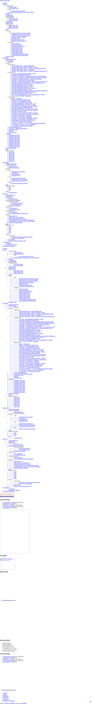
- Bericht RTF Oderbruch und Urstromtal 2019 (26, 482)
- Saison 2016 (14, 406)
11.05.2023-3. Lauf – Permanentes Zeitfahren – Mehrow (25, 118)
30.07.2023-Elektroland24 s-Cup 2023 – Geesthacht (24, 105)
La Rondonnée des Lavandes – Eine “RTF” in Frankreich (22, 221)
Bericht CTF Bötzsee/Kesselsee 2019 (17, 240)
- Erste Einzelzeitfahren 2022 (18, 372)
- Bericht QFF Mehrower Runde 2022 (20, 464)
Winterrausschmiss (16, 43)
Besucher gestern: (7, 645)
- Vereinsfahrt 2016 (19, 421)
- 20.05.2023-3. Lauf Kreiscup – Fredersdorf (25, 361)
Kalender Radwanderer (14, 167)
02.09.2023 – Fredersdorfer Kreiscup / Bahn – (22, 102)
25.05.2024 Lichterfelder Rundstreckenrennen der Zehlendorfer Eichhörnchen (29, 90)
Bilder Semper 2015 (13, 28)
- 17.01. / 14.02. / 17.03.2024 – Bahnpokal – (25, 341)
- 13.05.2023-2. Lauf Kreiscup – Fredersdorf (25, 362)
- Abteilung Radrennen (12, 304)
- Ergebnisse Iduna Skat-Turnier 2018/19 (24, 281)
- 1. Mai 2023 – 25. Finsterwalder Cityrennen (25, 367)
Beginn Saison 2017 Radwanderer (19, 179)
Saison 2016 (11, 161)
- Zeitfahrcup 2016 (15, 377)
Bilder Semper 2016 (13, 26)
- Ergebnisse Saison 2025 (17, 380)
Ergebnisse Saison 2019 (14, 142)
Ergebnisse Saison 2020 (14, 141)
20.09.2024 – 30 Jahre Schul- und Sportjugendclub (23, 80)
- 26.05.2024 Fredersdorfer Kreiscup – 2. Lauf (26, 334)
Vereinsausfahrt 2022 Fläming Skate (20, 55)
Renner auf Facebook (11, 148)
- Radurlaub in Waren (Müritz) (22, 417)
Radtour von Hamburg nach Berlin (20, 183)
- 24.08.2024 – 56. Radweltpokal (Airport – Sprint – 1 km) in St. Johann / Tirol (33, 327)
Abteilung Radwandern (11, 163)
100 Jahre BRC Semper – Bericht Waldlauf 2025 (23, 65)
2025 (10, 226)
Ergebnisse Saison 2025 (14, 135)
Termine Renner (9, 60)
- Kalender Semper (15, 252)
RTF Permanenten (13, 212)
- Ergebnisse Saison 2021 (17, 385)
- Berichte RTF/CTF (16, 461)
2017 (10, 190)
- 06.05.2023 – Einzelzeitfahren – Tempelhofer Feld (27, 364)
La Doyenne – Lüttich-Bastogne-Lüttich (18, 128)
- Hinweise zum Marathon (17, 451)
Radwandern (6, 162)
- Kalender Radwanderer (17, 413)
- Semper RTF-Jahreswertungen (18, 468)
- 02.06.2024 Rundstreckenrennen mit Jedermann (26, 330)
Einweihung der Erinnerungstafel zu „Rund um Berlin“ (21, 12)
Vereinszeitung (9, 21)
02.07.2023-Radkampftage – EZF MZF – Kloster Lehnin (25, 109)
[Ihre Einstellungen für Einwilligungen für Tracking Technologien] (90, 701)
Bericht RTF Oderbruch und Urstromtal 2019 (22, 237)
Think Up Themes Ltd (10, 703)
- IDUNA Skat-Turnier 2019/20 (22, 256)
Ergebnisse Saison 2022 (14, 139)
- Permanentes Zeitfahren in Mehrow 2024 (25, 320)
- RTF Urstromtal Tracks (21, 449)
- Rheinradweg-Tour (20, 419)
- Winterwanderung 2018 (21, 294)
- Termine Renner (11, 306)
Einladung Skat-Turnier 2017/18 (19, 41)
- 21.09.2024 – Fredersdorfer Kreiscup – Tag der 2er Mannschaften (30, 324)
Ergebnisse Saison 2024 (14, 136)
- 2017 (12, 435)
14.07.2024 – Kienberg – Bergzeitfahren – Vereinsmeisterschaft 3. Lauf (28, 82)
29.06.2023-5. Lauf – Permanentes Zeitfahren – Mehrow (25, 110)
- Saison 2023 (14, 400)
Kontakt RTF (9, 196)
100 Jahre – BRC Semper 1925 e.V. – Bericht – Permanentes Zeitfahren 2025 (29, 71)
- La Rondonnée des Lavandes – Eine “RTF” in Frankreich (24, 466)
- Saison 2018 (14, 404)
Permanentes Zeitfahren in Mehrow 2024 (21, 75)
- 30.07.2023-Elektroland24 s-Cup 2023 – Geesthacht (27, 350)
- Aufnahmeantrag (11, 261)
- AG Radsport (10, 489)
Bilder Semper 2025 (13, 25)
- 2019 (12, 473)
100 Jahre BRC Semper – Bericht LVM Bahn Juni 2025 (24, 67)
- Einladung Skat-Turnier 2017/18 (23, 286)
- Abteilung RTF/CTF (12, 440)
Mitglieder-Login (10, 56)
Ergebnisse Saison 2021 (14, 140)
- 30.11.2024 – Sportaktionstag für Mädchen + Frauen (27, 319)
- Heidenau (13, 376)
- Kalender (13, 307)
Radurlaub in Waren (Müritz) (18, 171)
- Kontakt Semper (11, 268)
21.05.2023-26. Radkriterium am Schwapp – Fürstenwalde (25, 114)
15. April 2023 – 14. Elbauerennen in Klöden (22, 126)
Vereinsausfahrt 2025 (13, 8)
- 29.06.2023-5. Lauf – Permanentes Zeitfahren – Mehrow (28, 355)
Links (7, 149)
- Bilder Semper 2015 (16, 273)
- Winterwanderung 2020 (21, 296)
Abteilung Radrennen (11, 59)
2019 (10, 227)
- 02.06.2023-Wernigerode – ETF (23, 357)
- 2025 (12, 472)
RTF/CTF (5, 193)
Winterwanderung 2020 (17, 51)
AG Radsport (6, 242)
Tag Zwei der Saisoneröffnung (10, 506)
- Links (8, 394)
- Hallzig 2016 (14, 485)
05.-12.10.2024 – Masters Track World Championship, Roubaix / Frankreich (29, 77)
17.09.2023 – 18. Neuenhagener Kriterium (21, 101)
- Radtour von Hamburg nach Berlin (23, 428)
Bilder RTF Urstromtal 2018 (18, 238)
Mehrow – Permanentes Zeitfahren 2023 (21, 99)
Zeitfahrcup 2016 (13, 132)
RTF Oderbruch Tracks (17, 203)
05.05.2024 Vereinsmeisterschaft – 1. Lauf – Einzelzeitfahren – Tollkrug (28, 94)
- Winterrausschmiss (20, 289)
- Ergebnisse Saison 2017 (17, 391)
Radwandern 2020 (13, 166)
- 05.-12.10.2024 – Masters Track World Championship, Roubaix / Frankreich (33, 323)
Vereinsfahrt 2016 (16, 175)
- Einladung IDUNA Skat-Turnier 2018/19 (25, 280)
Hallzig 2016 (12, 239)
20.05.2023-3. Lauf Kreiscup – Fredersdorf (21, 115)
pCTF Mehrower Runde (14, 209)
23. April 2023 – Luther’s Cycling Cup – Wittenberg (24, 124)
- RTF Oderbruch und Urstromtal (14, 445)
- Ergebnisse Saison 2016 (17, 392)
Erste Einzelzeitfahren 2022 (15, 127)
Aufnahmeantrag (10, 16)
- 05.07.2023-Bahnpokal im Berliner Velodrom (26, 353)
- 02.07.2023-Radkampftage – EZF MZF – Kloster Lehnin (29, 354)
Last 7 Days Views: (7, 647)
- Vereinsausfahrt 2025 (16, 253)
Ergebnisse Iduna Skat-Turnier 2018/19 (21, 35)
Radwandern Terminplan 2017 (19, 178)
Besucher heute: (7, 644)
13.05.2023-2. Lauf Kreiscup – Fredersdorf (21, 116)
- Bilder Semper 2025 (16, 270)
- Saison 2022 (14, 401)
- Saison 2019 (14, 402)
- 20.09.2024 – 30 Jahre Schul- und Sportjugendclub (27, 325)
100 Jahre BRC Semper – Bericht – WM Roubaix (23, 69)
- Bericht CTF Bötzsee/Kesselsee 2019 (20, 486)
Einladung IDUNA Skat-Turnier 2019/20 (21, 33)
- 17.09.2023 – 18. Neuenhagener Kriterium (25, 346)
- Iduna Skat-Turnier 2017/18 (22, 285)
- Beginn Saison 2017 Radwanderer (23, 425)
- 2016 (12, 434)
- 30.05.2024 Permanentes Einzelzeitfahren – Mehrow (27, 333)
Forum (7, 29)
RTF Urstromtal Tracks (17, 204)
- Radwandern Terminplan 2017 (22, 423)
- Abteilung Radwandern (12, 409)
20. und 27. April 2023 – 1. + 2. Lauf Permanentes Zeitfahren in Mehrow (28, 123)
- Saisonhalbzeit (19, 418)
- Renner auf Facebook (12, 393)
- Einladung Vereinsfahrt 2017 (22, 291)
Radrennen (5, 58)
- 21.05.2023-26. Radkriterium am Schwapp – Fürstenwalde (29, 359)
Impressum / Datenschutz (8, 246)
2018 (10, 182)
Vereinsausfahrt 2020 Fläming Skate (20, 54)
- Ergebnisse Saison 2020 (17, 387)
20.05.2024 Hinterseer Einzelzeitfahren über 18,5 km (24, 92)
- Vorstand (9, 259)
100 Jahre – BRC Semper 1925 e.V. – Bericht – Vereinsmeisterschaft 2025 (29, 68)
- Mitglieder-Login (11, 302)
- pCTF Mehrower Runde (17, 455)
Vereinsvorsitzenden (13, 20)
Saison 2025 (11, 152)
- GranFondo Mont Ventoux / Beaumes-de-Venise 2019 (24, 465)
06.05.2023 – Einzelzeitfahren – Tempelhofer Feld (23, 119)
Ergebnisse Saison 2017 (14, 145)
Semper (4, 4)
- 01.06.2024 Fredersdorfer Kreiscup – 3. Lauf (26, 332)
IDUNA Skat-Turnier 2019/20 (19, 11)
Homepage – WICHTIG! (9, 505)
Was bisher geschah (13, 18)
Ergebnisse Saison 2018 (14, 144)
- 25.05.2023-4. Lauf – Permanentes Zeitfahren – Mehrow (28, 358)
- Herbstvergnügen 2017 (21, 290)
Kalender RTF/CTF (13, 199)
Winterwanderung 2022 (17, 52)
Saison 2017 (11, 159)
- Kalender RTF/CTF (16, 444)
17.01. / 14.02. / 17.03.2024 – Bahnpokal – (21, 95)
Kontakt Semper (9, 22)
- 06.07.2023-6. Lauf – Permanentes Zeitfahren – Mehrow (28, 351)
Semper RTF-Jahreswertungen (16, 222)
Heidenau (11, 131)
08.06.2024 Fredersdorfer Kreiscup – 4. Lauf (22, 84)
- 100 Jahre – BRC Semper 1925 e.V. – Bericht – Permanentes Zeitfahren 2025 (33, 316)
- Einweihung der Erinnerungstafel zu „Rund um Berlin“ (24, 257)
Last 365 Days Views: (8, 649)
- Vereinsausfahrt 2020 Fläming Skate (24, 299)
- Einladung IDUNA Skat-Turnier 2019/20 (25, 278)
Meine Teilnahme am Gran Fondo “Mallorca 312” (23, 120)
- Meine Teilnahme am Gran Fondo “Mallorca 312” (27, 366)
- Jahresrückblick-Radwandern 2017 (23, 426)
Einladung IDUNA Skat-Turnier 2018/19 (21, 34)
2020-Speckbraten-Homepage (7, 496)
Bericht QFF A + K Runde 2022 (16, 217)
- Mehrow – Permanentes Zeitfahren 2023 (25, 345)
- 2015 (12, 432)
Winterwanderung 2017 (17, 47)
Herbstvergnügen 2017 (17, 45)
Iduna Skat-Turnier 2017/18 (18, 39)
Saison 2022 (11, 156)
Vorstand (8, 13)
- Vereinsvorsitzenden (16, 265)
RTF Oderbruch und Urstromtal (13, 200)
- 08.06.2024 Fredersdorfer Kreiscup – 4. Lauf (26, 329)
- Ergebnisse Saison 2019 (17, 388)
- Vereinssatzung (11, 260)
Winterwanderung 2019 (17, 50)
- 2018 (12, 427)
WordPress (24, 703)
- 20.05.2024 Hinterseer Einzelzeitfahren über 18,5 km (28, 337)
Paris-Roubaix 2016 (13, 129)
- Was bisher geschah (16, 264)
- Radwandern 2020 (16, 411)
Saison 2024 (11, 153)
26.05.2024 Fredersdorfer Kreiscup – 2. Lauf (22, 89)
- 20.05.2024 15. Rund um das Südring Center (26, 338)
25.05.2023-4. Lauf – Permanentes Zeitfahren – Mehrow (25, 112)
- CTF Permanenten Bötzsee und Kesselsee (21, 458)
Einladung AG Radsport (11, 244)
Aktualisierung (6, 503)
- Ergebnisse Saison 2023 (17, 383)
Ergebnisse (8, 133)
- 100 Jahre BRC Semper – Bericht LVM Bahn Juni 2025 (28, 312)
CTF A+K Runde (13, 208)
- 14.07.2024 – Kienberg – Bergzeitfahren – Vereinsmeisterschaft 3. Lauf (32, 328)
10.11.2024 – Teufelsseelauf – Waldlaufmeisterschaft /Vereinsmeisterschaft (29, 76)
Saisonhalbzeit (15, 173)
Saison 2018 (11, 158)
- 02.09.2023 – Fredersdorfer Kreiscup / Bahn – (26, 347)
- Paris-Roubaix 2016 (16, 375)
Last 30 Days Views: (8, 648)
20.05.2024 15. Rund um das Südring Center (22, 93)
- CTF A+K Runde (15, 453)
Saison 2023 (11, 154)
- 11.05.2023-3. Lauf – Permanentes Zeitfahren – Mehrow (28, 363)
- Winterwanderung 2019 (21, 295)
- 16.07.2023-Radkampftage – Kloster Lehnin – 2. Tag (28, 349)
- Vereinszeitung (11, 266)
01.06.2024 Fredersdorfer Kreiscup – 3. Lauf (22, 86)
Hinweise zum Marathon (14, 205)
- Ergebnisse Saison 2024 (17, 381)
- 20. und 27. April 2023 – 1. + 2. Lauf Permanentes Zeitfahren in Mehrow (32, 368)
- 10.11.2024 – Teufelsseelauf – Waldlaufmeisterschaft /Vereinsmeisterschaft (32, 321)
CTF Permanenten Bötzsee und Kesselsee (18, 213)
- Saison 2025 (14, 397)
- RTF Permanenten (15, 457)
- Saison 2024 (14, 398)
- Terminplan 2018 (15, 438)
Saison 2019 (11, 157)
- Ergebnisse (10, 379)
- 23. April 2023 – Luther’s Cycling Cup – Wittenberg (27, 370)
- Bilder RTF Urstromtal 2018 (22, 483)
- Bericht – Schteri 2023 (21, 344)
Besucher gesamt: (7, 651)
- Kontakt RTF (10, 442)
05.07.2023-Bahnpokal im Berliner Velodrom (22, 107)
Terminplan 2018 (13, 192)
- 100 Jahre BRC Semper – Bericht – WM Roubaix (27, 315)
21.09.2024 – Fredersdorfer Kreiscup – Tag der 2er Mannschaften (27, 78)
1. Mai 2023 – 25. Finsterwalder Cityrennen (22, 122)
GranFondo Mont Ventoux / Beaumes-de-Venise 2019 (21, 220)
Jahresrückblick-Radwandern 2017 (20, 180)
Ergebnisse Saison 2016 (14, 146)
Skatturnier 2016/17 (16, 38)
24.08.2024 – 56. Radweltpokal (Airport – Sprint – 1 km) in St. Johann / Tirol (29, 81)
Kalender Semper (13, 7)
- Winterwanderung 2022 (21, 298)
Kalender (11, 61)
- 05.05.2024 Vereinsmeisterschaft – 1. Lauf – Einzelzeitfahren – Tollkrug (32, 340)
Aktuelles (5, 3)
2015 (10, 187)
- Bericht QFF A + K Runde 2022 (19, 462)
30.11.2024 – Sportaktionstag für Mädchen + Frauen (24, 73)
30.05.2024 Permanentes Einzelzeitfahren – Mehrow (24, 88)
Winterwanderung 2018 (17, 48)
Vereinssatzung (9, 14)
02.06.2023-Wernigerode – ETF (19, 111)
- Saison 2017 (14, 405)
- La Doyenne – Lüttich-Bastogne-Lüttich (20, 374)
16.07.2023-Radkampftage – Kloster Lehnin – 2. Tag (24, 103)
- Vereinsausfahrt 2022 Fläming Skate (24, 300)
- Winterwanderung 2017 (21, 293)
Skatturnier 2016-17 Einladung (19, 37)
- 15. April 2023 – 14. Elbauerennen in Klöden (26, 371)
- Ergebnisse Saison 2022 (17, 384)
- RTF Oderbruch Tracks (21, 448)
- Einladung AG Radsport (13, 490)
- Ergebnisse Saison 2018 (17, 389)
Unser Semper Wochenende (9, 502)
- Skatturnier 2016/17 (20, 283)
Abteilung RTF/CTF (10, 195)
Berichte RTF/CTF (13, 216)
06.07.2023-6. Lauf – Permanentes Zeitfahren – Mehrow (25, 106)
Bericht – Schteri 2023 (17, 98)
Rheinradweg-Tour (16, 174)
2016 (10, 188)
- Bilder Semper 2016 (16, 272)
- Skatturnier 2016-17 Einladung (22, 282)
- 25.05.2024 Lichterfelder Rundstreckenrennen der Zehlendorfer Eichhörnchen (33, 336)
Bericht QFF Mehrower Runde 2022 (17, 218)
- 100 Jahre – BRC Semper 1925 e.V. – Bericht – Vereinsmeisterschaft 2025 (32, 313)
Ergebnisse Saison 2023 (14, 137)
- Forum (9, 274)
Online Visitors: (6, 643)
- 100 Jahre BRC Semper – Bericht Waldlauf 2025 (27, 311)
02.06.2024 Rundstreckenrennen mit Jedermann (23, 85)
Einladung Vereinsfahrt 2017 (18, 46)
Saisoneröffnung (6, 507)
